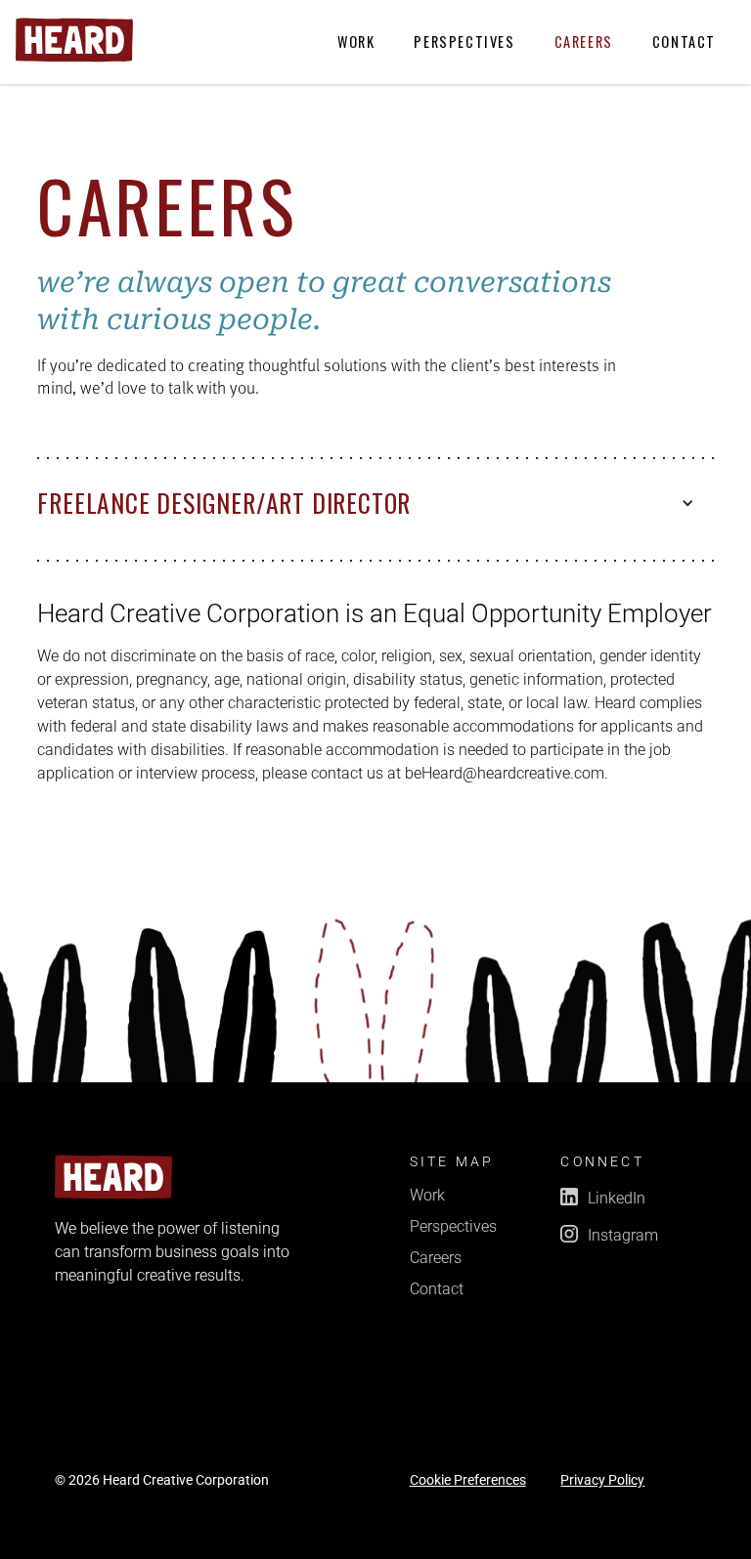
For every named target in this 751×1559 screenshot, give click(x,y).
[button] (375, 503)
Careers (583, 41)
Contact (684, 41)
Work (356, 41)
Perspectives (453, 1227)
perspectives (464, 41)
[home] (74, 40)
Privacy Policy (602, 1481)
